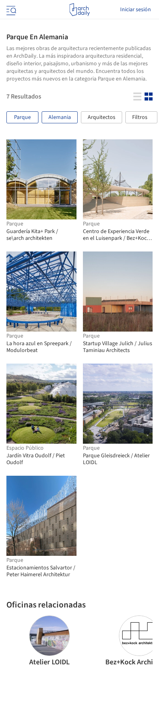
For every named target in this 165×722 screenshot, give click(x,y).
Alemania (59, 117)
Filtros (139, 117)
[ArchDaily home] (79, 9)
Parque (22, 117)
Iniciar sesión (135, 9)
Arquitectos (101, 117)
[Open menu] (10, 9)
